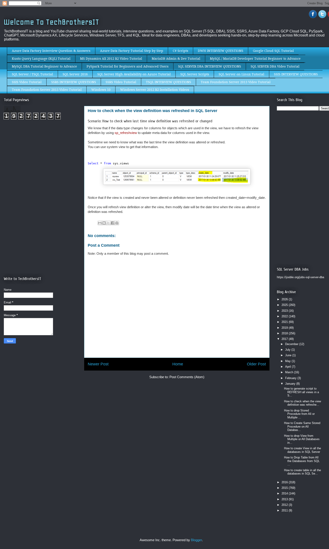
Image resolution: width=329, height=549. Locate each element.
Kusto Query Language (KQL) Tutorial (41, 58)
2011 (285, 510)
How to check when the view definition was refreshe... (302, 403)
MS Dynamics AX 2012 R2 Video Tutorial (111, 58)
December (292, 344)
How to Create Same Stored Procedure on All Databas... (302, 426)
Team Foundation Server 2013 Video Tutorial (236, 82)
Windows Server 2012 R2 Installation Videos (154, 89)
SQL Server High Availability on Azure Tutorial (134, 74)
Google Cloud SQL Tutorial (273, 51)
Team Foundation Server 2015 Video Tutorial (47, 89)
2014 (285, 493)
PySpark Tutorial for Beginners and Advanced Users (128, 66)
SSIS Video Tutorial (27, 82)
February (291, 378)
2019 (285, 327)
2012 (285, 505)
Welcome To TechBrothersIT (51, 22)
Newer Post (98, 364)
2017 (285, 339)
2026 (285, 299)
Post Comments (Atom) (186, 377)
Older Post (256, 364)
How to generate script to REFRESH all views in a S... (301, 392)
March (289, 372)
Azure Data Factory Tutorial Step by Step (131, 51)
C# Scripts (180, 51)
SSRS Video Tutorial (121, 82)
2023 (285, 310)
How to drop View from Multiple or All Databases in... (302, 439)
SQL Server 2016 (75, 74)
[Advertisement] (41, 160)
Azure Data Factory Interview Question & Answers (51, 51)
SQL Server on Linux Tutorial (241, 74)
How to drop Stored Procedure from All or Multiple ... (299, 414)
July (288, 349)
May (288, 361)
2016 (285, 482)
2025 (285, 305)
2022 (285, 316)
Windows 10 (101, 89)
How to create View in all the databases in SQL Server (302, 450)
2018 (285, 333)
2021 (285, 322)
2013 (285, 499)
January (290, 383)
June (288, 355)
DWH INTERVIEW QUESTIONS (220, 51)
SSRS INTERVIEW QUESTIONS (73, 82)
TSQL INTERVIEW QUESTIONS (168, 82)
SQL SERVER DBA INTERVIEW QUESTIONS (209, 66)
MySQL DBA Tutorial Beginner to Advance (44, 66)
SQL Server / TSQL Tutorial (32, 74)
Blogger (196, 540)
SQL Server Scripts (194, 74)
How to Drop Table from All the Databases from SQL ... (302, 461)
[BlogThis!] (104, 223)
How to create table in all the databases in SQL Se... (302, 471)
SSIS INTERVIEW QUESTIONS (296, 74)
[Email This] (100, 223)
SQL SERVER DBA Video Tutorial (275, 66)
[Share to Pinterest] (117, 223)
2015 (285, 488)
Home (177, 364)
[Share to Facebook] (112, 223)
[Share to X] (108, 223)
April (288, 366)
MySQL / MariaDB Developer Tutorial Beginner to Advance (255, 58)
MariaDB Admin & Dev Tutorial (176, 58)
